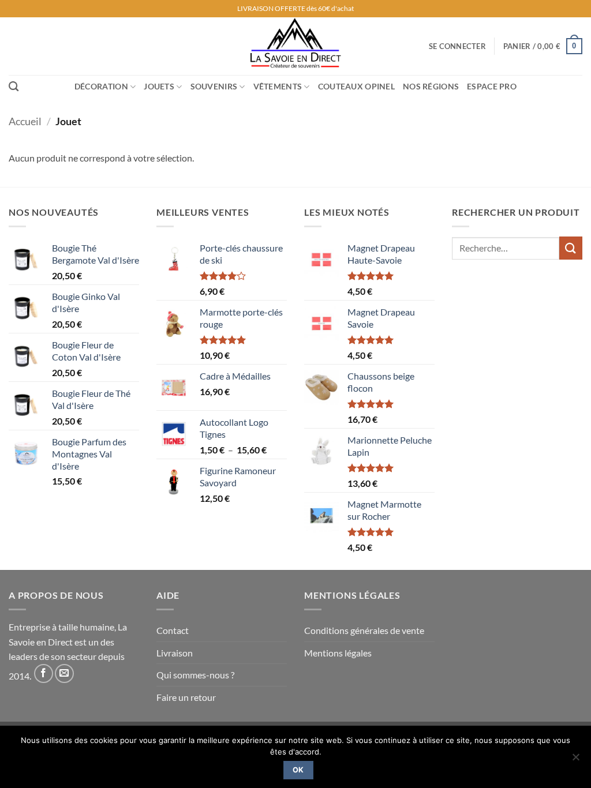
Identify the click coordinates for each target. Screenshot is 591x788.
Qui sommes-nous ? (195, 674)
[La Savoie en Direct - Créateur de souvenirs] (295, 46)
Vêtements (277, 86)
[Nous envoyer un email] (64, 673)
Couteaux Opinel (356, 86)
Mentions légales (338, 652)
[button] (457, 46)
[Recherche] (13, 87)
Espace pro (492, 86)
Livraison (174, 652)
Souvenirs (214, 86)
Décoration (101, 86)
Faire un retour (186, 697)
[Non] (575, 760)
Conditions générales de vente (364, 630)
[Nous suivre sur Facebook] (43, 673)
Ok (298, 770)
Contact (172, 630)
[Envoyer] (570, 248)
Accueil (25, 121)
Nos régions (431, 86)
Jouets (159, 86)
